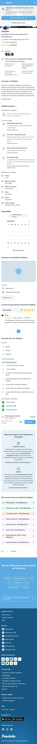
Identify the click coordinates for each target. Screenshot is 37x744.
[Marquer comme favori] (35, 3)
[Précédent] (14, 331)
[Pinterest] (11, 729)
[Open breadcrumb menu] (7, 551)
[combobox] (18, 215)
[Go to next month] (29, 221)
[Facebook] (3, 729)
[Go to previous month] (25, 221)
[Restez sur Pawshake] (21, 422)
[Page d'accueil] (2, 551)
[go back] (2, 2)
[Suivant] (22, 331)
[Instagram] (7, 729)
